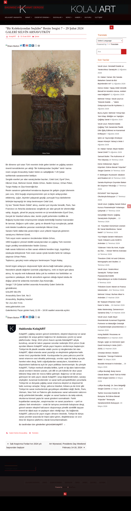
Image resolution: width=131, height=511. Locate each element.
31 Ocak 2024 (25, 36)
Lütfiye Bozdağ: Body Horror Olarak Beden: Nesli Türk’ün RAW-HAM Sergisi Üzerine (112, 374)
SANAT (65, 2)
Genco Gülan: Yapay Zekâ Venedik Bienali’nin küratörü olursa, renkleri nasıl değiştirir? (112, 91)
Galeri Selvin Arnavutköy (18, 433)
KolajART (12, 36)
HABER (102, 2)
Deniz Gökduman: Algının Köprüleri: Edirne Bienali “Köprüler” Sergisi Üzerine (112, 167)
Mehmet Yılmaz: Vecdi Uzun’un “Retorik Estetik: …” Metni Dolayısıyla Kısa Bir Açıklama (110, 102)
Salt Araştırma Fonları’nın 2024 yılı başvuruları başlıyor (24, 446)
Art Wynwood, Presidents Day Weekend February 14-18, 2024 (67, 446)
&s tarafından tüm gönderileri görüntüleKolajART (42, 424)
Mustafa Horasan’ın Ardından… (110, 364)
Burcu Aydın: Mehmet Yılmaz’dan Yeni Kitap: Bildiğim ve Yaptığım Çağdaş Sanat (111, 116)
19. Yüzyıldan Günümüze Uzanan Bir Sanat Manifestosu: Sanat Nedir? (111, 229)
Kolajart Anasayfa (53, 2)
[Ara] (123, 51)
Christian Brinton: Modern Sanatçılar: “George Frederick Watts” (110, 356)
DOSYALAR (87, 2)
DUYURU (110, 2)
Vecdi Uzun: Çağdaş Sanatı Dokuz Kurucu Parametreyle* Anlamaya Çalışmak (112, 207)
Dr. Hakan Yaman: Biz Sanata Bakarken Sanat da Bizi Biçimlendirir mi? (110, 80)
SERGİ (96, 2)
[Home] (6, 22)
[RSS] (5, 2)
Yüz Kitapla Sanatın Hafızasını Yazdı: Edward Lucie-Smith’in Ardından (110, 240)
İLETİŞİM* (119, 2)
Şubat (20, 22)
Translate (114, 44)
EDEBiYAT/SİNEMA (75, 2)
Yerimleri (35, 433)
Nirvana (65, 487)
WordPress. (72, 487)
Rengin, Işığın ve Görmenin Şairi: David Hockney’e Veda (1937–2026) (111, 345)
